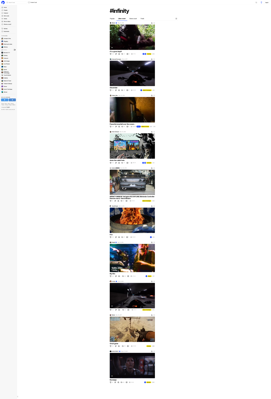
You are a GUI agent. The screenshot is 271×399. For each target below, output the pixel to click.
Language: (5, 107)
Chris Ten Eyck (115, 131)
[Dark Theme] (256, 2)
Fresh (142, 18)
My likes (5, 28)
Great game (114, 343)
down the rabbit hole (117, 160)
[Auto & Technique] (8, 89)
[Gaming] (8, 55)
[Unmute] (112, 47)
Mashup (149, 382)
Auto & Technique (147, 90)
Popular (5, 10)
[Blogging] (8, 41)
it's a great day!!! (116, 51)
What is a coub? (7, 24)
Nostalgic (113, 380)
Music (149, 276)
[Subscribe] (14, 50)
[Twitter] (4, 99)
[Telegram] (12, 99)
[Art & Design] (8, 61)
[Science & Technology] (8, 72)
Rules (10, 104)
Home (5, 7)
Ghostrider (114, 88)
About (2, 103)
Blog (6, 103)
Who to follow (7, 21)
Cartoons (149, 162)
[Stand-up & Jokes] (8, 44)
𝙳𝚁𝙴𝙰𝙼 (113, 281)
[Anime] (8, 49)
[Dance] (8, 86)
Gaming (149, 53)
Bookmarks (6, 31)
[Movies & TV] (8, 52)
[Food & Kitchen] (8, 75)
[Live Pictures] (8, 63)
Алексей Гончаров (116, 59)
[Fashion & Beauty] (8, 83)
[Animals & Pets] (8, 38)
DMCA (13, 104)
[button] (176, 18)
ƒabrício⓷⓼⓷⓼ (115, 168)
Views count (133, 18)
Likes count (121, 18)
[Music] (8, 66)
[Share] (152, 23)
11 (153, 309)
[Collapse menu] (17, 397)
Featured (6, 13)
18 (153, 200)
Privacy (6, 104)
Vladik (113, 242)
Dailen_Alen (115, 95)
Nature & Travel (145, 126)
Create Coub (33, 2)
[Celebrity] (8, 78)
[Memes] (8, 92)
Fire (111, 235)
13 (153, 54)
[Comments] (119, 54)
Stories (5, 18)
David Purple (115, 206)
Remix (138, 126)
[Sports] (8, 69)
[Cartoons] (8, 58)
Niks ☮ (113, 22)
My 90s (112, 274)
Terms (2, 104)
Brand (12, 103)
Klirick (113, 315)
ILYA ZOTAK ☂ (115, 351)
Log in (266, 2)
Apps (9, 103)
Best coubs (6, 16)
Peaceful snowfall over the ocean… (122, 124)
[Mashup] (8, 47)
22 (153, 382)
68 (153, 346)
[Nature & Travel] (8, 80)
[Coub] (3, 2)
